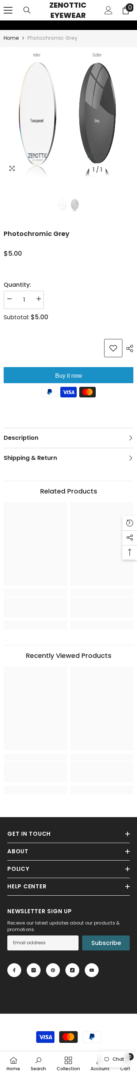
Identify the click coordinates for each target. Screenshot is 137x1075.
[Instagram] (34, 970)
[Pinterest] (53, 970)
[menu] (8, 10)
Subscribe (106, 943)
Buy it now (68, 376)
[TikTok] (72, 970)
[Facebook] (14, 970)
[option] (68, 112)
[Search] (27, 10)
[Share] (127, 348)
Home (11, 38)
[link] (4, 25)
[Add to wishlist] (113, 348)
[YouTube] (92, 970)
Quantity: (17, 285)
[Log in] (108, 10)
